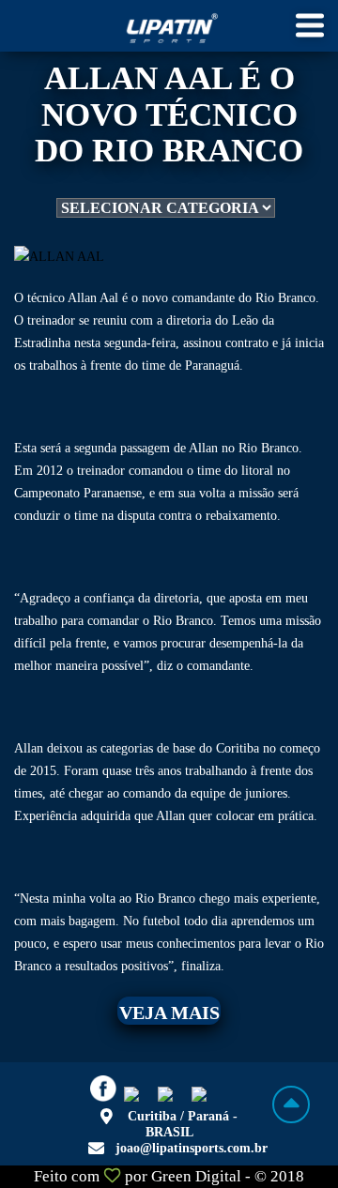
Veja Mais (169, 1012)
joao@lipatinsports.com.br (191, 1148)
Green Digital (196, 1176)
